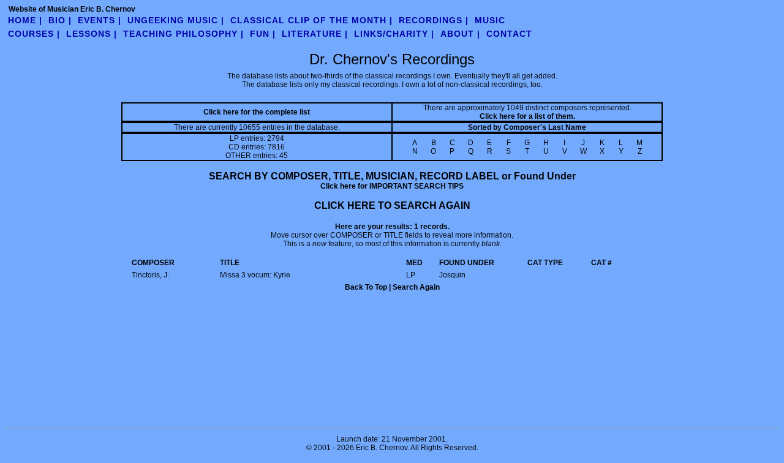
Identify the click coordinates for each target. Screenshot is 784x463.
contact (509, 34)
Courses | (34, 34)
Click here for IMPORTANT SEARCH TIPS (392, 186)
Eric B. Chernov (381, 447)
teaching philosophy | (183, 34)
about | (460, 34)
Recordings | (434, 20)
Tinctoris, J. (150, 275)
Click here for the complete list (256, 112)
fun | (263, 34)
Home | (25, 20)
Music (490, 20)
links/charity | (394, 34)
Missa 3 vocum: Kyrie (255, 275)
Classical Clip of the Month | (311, 20)
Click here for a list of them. (527, 116)
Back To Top (366, 287)
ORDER (319, 317)
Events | (99, 20)
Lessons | (91, 34)
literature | (315, 34)
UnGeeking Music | (175, 20)
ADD (512, 317)
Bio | (60, 20)
